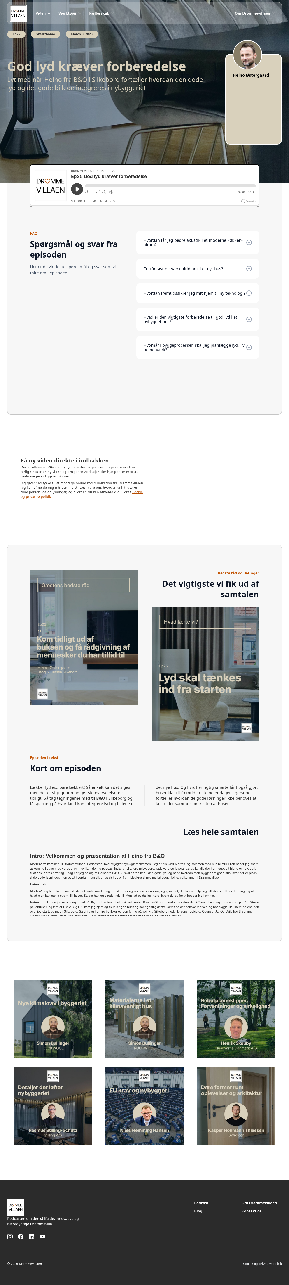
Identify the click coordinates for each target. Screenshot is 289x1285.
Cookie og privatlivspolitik (262, 1263)
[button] (43, 13)
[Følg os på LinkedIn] (31, 1236)
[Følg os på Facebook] (20, 1236)
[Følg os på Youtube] (42, 1236)
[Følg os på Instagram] (10, 1236)
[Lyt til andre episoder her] (53, 1019)
